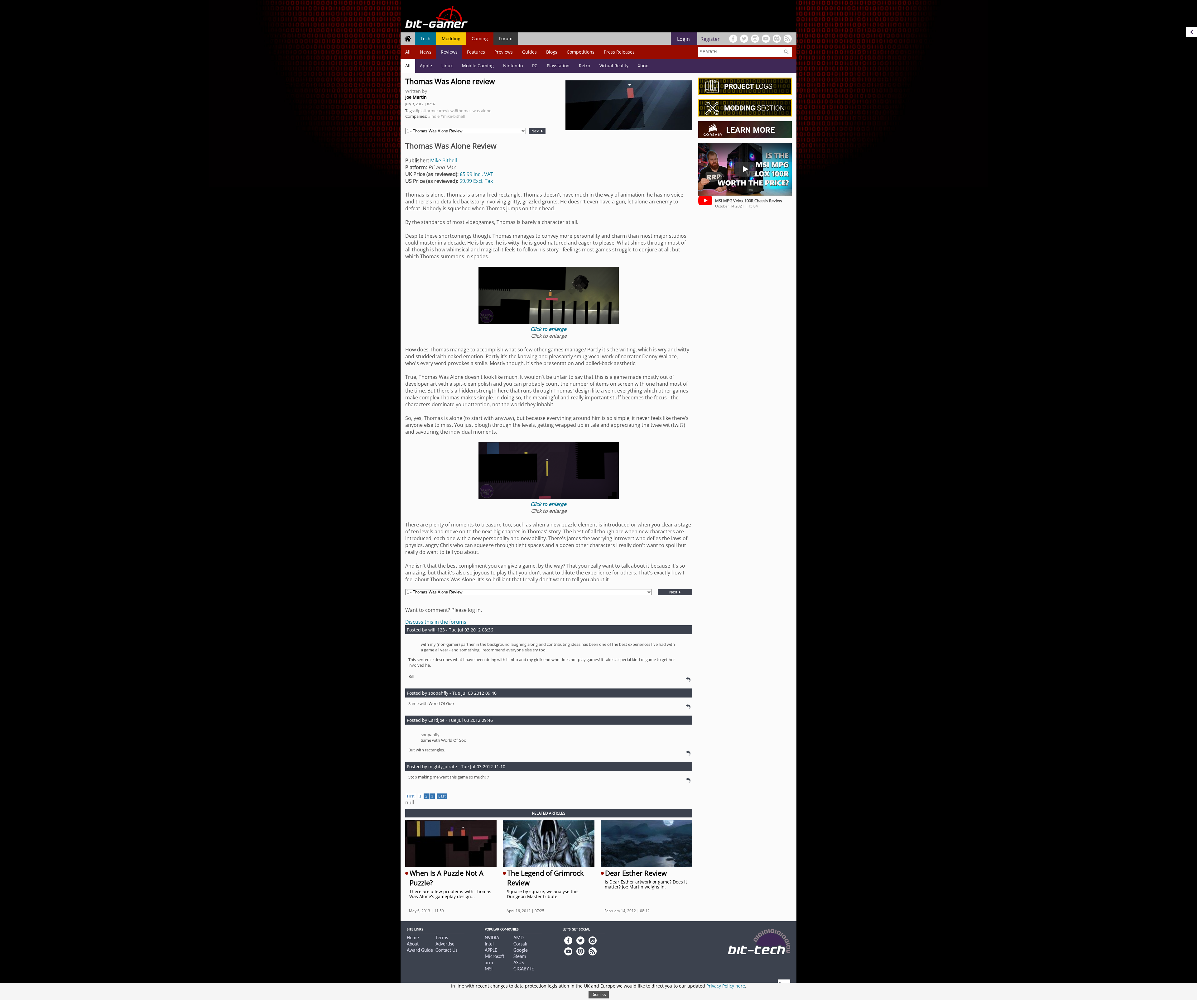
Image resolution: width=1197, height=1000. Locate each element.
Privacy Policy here (725, 986)
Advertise (444, 944)
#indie (434, 116)
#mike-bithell (452, 116)
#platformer (427, 110)
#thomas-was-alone (472, 110)
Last (441, 796)
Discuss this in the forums (435, 621)
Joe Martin (416, 97)
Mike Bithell (443, 160)
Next (535, 131)
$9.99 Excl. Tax (476, 181)
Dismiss (598, 994)
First (410, 796)
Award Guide (420, 950)
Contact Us (446, 950)
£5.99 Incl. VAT (476, 174)
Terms (441, 938)
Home (413, 938)
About (413, 944)
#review (446, 110)
